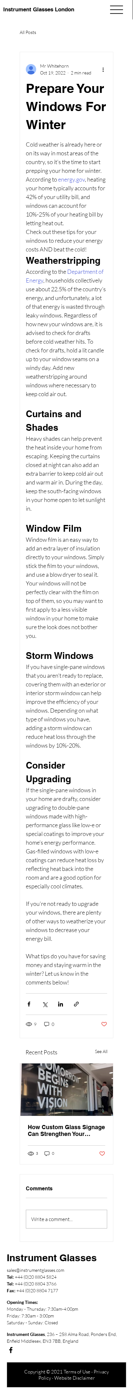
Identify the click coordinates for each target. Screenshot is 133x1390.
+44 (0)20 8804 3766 (35, 1283)
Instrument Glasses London (38, 9)
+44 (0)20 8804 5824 (35, 1277)
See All (101, 1051)
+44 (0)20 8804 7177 (37, 1290)
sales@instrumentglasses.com (35, 1270)
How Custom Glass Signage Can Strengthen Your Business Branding (66, 1130)
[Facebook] (11, 1350)
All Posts (28, 32)
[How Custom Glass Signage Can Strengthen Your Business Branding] (66, 1089)
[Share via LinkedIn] (60, 1004)
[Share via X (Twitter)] (45, 1004)
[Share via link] (76, 1004)
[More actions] (103, 69)
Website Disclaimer (74, 1378)
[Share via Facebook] (29, 1004)
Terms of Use (77, 1372)
